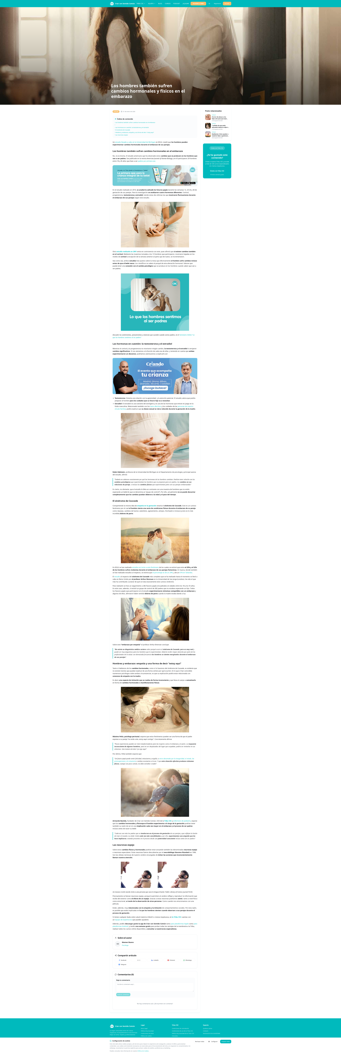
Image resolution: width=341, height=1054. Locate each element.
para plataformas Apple (180, 924)
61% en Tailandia (186, 572)
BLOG (160, 4)
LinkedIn (156, 960)
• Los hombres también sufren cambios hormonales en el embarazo (135, 122)
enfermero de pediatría (182, 821)
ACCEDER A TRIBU (198, 3)
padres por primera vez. (147, 161)
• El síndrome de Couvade (122, 130)
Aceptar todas (226, 1041)
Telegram (123, 964)
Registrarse (217, 3)
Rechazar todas (199, 1041)
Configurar (214, 1041)
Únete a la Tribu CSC (217, 148)
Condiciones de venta (147, 1033)
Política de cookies (146, 1036)
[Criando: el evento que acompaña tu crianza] (155, 376)
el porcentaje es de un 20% (162, 572)
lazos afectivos (155, 406)
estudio (117, 576)
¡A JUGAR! (186, 4)
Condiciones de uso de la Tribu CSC (182, 1031)
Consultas (175, 1036)
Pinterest (172, 960)
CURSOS (167, 4)
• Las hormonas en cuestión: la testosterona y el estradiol (132, 127)
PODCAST (176, 4)
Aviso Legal (144, 1028)
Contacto (205, 1031)
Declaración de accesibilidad (211, 1033)
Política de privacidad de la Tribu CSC (183, 1033)
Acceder (227, 3)
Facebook (123, 960)
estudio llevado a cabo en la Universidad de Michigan (135, 142)
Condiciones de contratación (180, 1028)
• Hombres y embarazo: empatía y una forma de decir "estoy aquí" (134, 132)
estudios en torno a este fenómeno (145, 567)
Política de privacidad (147, 1031)
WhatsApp (189, 960)
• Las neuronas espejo (121, 135)
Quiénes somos (207, 1028)
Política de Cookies (143, 1051)
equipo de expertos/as (123, 920)
